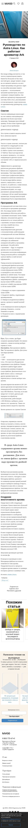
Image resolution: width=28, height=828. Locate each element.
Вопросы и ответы (7, 760)
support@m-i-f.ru (7, 748)
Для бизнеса (5, 782)
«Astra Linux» (11, 574)
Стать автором (6, 774)
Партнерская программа (8, 776)
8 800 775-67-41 (8, 739)
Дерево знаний (6, 763)
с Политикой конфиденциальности (11, 819)
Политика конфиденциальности (11, 796)
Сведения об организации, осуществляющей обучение (9, 790)
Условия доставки (7, 766)
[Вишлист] (18, 3)
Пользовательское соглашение (10, 794)
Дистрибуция (6, 779)
